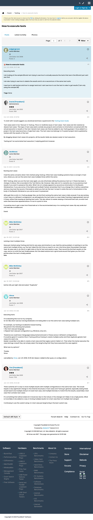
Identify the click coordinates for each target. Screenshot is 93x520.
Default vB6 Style (11, 417)
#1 (88, 64)
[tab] (7, 35)
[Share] (87, 58)
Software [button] (5, 3)
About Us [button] (52, 3)
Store (66, 454)
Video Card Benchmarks (38, 460)
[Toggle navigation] (89, 3)
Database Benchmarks (38, 488)
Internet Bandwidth (38, 505)
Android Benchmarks (38, 494)
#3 (88, 167)
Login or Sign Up (81, 8)
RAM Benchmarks (38, 471)
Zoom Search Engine (9, 478)
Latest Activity (20, 35)
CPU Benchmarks (38, 455)
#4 (88, 237)
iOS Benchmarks (38, 500)
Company (52, 453)
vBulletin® (46, 428)
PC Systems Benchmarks (38, 477)
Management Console (9, 472)
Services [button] (32, 3)
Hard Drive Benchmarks (38, 466)
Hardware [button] (13, 3)
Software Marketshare (39, 483)
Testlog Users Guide (62, 121)
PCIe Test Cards (22, 470)
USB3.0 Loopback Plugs (23, 456)
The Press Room (53, 462)
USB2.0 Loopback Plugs (23, 463)
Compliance (69, 471)
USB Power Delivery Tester (23, 477)
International (85, 448)
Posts (7, 35)
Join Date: (12, 57)
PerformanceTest (10, 457)
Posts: (11, 59)
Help (66, 417)
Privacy (83, 466)
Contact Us (75, 417)
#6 (88, 311)
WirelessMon (8, 467)
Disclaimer (84, 454)
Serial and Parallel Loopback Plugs (23, 486)
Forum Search (56, 417)
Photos (34, 35)
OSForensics (8, 460)
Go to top (85, 417)
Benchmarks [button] (22, 3)
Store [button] (38, 3)
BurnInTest (8, 453)
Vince (15, 358)
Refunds (83, 460)
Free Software (9, 482)
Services (67, 448)
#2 (88, 117)
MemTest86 (8, 464)
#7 (88, 383)
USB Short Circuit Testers (23, 494)
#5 (88, 281)
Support (45, 3)
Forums (60, 3)
